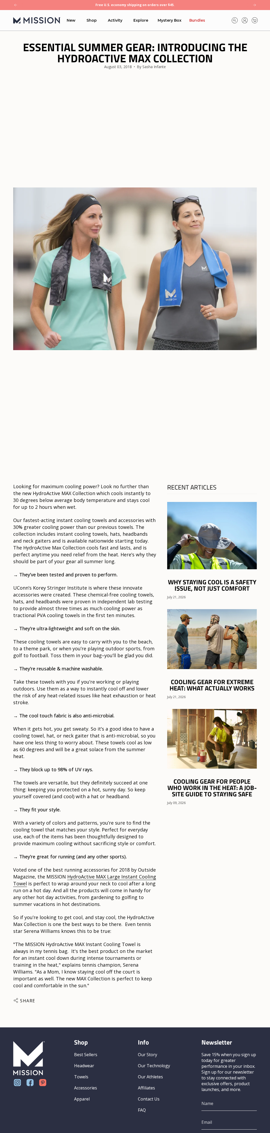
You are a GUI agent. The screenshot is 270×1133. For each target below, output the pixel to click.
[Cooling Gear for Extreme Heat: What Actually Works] (212, 639)
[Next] (254, 5)
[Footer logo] (29, 1058)
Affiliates (146, 1088)
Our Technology (154, 1066)
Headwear (84, 1066)
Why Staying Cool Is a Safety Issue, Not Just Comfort (212, 585)
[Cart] (255, 20)
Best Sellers (85, 1054)
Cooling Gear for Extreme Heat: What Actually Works (212, 685)
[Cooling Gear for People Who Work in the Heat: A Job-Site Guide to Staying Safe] (212, 739)
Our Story (147, 1054)
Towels (81, 1077)
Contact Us (149, 1099)
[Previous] (15, 5)
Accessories (85, 1088)
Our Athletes (150, 1077)
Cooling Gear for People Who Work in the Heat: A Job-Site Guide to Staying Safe (212, 787)
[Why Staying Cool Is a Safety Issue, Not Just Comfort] (212, 535)
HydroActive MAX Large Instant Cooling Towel (84, 880)
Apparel (82, 1099)
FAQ (142, 1110)
